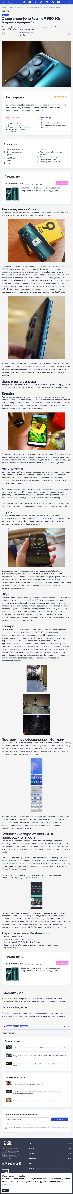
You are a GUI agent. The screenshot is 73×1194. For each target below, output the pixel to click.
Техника (4, 1033)
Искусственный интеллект (24, 2)
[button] (69, 2)
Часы (35, 2)
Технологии (32, 1158)
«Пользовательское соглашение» (34, 1127)
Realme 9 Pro (24, 1026)
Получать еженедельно (32, 1123)
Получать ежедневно (13, 1123)
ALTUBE (58, 2)
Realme (16, 1026)
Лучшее (31, 1153)
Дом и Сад (52, 2)
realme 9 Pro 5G (14, 183)
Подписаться (60, 1119)
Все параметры (62, 183)
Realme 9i (31, 632)
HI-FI (46, 2)
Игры (29, 2)
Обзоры (31, 1148)
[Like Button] (68, 34)
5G (9, 1026)
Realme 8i (13, 863)
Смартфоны (5, 11)
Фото (41, 2)
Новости (31, 1143)
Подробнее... (8, 1184)
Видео (30, 1163)
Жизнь (30, 1173)
